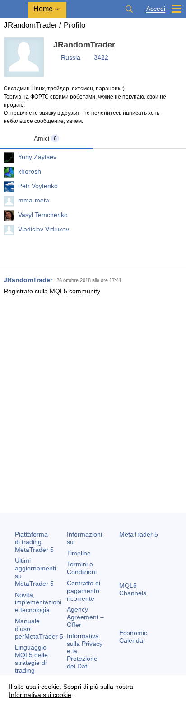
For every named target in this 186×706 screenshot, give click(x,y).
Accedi (155, 8)
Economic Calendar (133, 636)
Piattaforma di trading (34, 542)
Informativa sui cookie (40, 694)
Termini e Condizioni (82, 567)
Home (43, 9)
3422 (101, 57)
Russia (70, 57)
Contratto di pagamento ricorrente (83, 590)
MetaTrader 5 (138, 534)
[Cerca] (129, 9)
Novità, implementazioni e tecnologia (38, 602)
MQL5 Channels (132, 589)
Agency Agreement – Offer (85, 617)
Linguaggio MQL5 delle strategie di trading (31, 658)
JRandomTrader (28, 279)
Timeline (79, 553)
